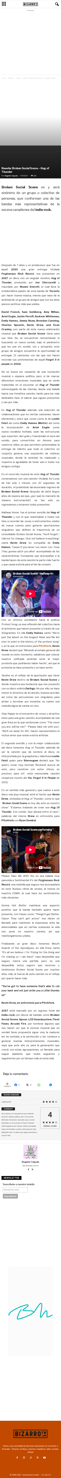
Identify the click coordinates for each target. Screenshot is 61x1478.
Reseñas (10, 78)
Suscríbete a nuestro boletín (18, 1184)
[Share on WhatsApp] (41, 1085)
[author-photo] (30, 1152)
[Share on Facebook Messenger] (53, 1085)
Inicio (3, 78)
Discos (18, 78)
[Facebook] (29, 1170)
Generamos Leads (30, 1474)
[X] (32, 1170)
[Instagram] (24, 1458)
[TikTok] (30, 1458)
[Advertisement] (30, 42)
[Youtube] (44, 1458)
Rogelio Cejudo (11, 176)
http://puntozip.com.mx (30, 1166)
